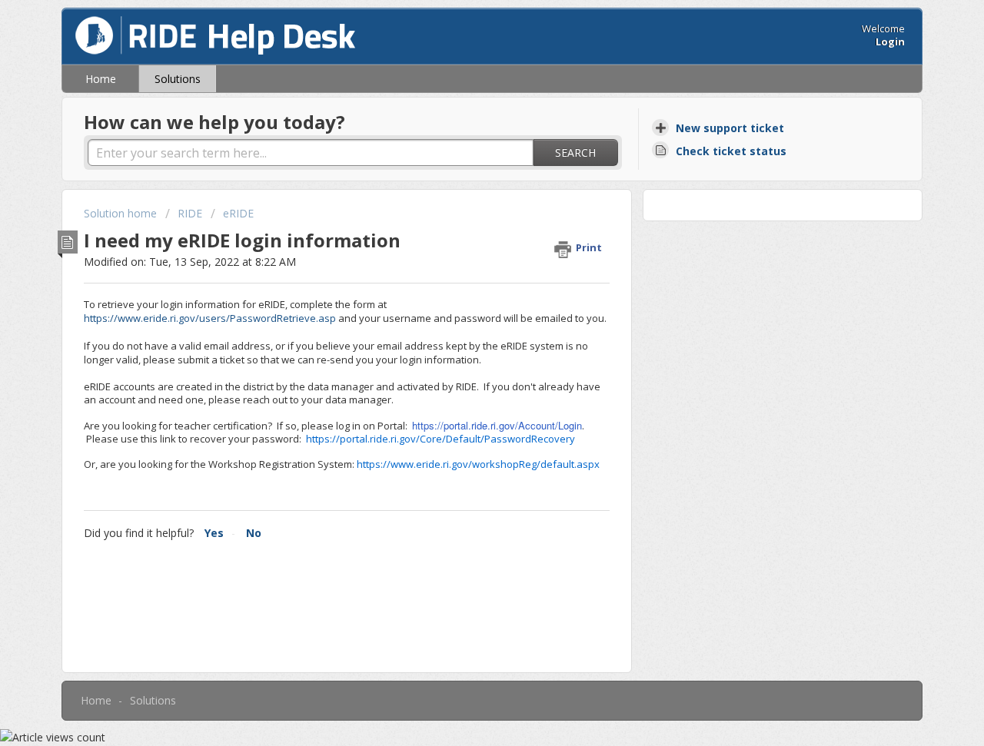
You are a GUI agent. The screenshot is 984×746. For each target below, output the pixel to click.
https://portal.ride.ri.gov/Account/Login (497, 425)
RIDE (190, 213)
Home (100, 78)
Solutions (178, 78)
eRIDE (238, 213)
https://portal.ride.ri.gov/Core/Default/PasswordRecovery (440, 439)
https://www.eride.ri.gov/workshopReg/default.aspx (478, 464)
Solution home (122, 213)
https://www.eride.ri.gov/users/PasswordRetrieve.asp (210, 318)
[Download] (463, 169)
